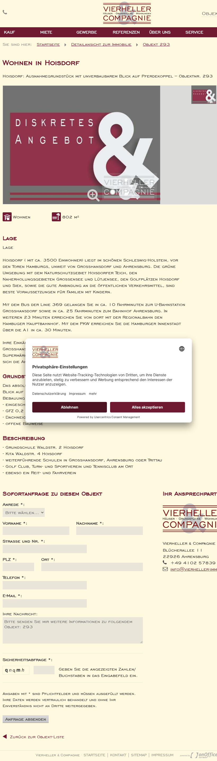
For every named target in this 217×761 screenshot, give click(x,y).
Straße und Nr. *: (24, 541)
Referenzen (126, 32)
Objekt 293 (156, 44)
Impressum (162, 755)
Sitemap (139, 755)
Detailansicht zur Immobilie (101, 44)
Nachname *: (90, 523)
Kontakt (118, 755)
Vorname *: (15, 523)
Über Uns (160, 32)
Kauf (9, 32)
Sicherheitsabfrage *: (27, 659)
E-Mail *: (12, 595)
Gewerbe (86, 32)
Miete (46, 32)
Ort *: (48, 559)
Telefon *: (14, 577)
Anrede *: (14, 504)
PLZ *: (10, 559)
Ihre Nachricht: (20, 613)
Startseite (48, 44)
